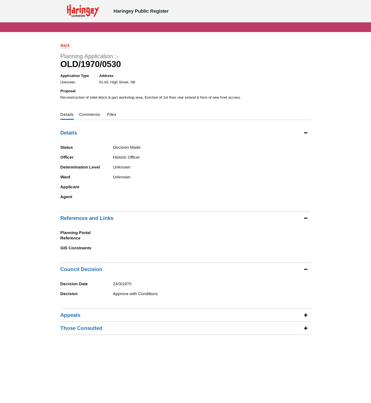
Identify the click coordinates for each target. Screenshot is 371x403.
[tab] (67, 115)
